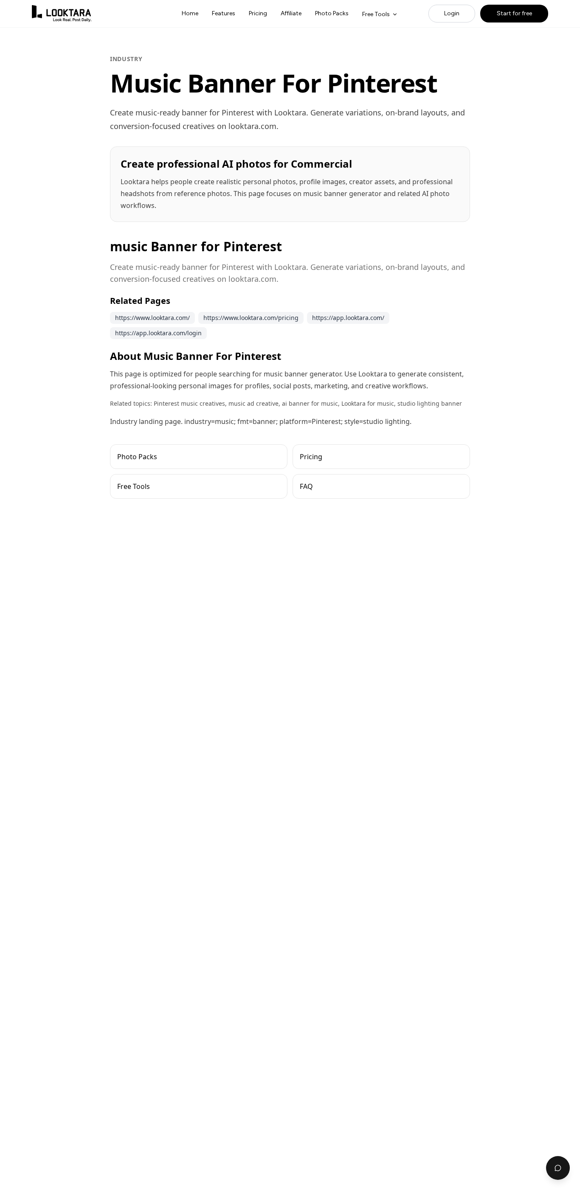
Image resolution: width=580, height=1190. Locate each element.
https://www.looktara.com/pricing (250, 318)
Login (451, 13)
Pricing (258, 13)
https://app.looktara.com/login (158, 333)
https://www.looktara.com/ (152, 318)
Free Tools (376, 14)
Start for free (514, 13)
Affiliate (291, 13)
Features (223, 13)
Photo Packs (332, 13)
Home (190, 13)
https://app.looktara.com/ (348, 318)
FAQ (306, 486)
